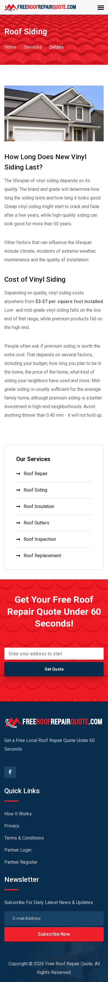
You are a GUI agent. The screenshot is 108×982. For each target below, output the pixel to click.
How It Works (18, 814)
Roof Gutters (36, 523)
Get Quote (54, 669)
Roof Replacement (42, 555)
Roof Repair (36, 473)
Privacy (11, 826)
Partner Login (17, 850)
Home (10, 47)
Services (33, 47)
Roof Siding (35, 490)
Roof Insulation (39, 506)
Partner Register (20, 862)
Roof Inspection (40, 539)
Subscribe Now (54, 934)
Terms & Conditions (24, 838)
